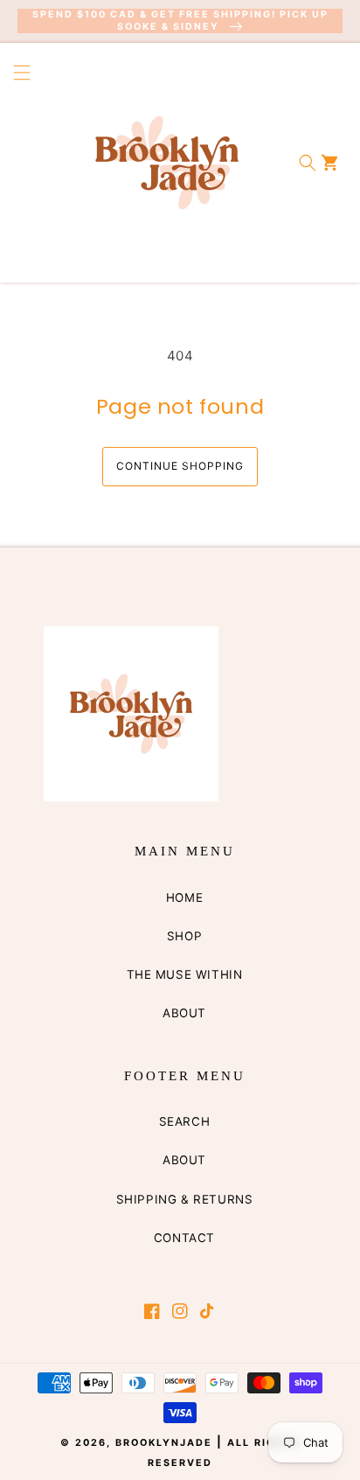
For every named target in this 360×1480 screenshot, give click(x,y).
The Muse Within (185, 974)
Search (185, 1121)
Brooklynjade (163, 1443)
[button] (16, 162)
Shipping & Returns (184, 1199)
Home (184, 897)
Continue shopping (180, 465)
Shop (184, 936)
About (184, 1013)
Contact (184, 1238)
